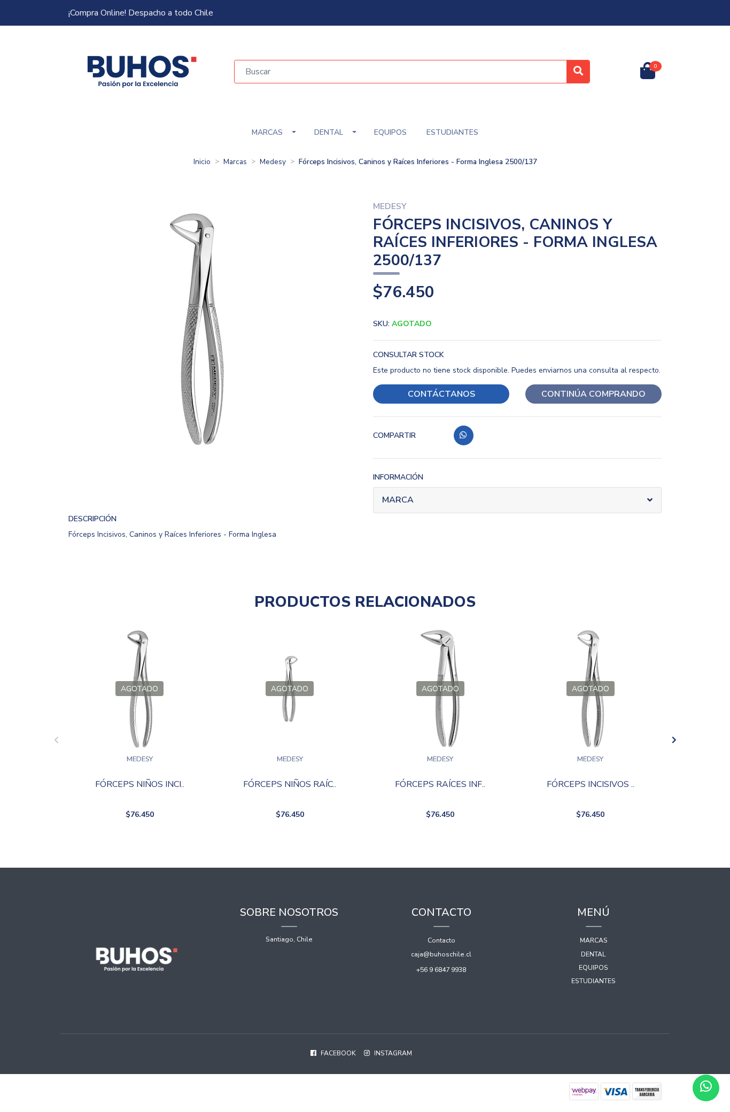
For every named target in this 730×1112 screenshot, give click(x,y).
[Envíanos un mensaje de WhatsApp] (706, 1088)
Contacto (441, 940)
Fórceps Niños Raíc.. (289, 784)
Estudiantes (452, 132)
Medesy (273, 162)
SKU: (402, 324)
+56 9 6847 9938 (441, 970)
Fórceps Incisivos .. (590, 784)
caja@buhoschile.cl (441, 954)
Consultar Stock (408, 355)
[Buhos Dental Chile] (142, 71)
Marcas (267, 132)
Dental (328, 132)
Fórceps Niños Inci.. (139, 784)
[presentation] (56, 740)
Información (398, 477)
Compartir (394, 435)
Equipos (390, 132)
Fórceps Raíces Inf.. (440, 784)
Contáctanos (441, 394)
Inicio (202, 162)
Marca (398, 500)
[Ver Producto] (139, 842)
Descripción (92, 519)
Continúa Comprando (593, 394)
